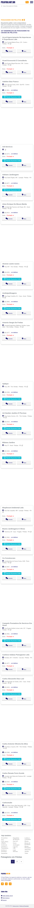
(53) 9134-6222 (8, 781)
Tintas (26, 853)
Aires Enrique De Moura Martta (14, 204)
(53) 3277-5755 (8, 663)
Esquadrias (4, 853)
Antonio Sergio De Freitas (12, 322)
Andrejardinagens (9, 293)
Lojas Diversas (15, 850)
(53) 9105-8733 (8, 451)
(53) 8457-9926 (8, 567)
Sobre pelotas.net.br (8, 895)
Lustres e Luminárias (28, 838)
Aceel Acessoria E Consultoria (14, 60)
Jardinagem (16, 845)
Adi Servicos (7, 147)
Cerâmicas (4, 845)
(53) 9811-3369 (8, 90)
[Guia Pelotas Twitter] (7, 884)
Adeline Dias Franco (10, 81)
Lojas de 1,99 (15, 847)
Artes (2, 839)
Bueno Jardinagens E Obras (13, 529)
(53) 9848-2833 (8, 301)
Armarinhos (4, 838)
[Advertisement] (17, 12)
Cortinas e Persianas (4, 850)
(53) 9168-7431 (8, 752)
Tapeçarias (28, 849)
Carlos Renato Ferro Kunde (13, 773)
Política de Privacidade (24, 906)
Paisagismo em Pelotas (11, 857)
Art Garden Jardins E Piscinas (14, 413)
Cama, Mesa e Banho (4, 842)
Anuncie (4, 900)
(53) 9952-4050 (8, 634)
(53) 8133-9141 (8, 421)
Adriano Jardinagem (10, 175)
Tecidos (27, 851)
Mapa (24, 51)
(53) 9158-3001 (8, 392)
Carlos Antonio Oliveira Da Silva (15, 744)
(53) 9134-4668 (8, 812)
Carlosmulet (7, 803)
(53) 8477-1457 (8, 183)
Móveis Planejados (28, 847)
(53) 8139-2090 (8, 687)
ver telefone (14, 90)
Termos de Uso (16, 906)
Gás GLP (15, 841)
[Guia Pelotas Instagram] (10, 884)
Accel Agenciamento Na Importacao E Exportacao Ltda (16, 38)
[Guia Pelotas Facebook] (3, 884)
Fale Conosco (6, 898)
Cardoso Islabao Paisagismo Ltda (16, 655)
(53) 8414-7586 (8, 212)
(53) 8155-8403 (8, 272)
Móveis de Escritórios (27, 843)
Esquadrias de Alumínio (16, 838)
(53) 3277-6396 (8, 332)
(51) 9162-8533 (8, 537)
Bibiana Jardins (8, 442)
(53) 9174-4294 (8, 154)
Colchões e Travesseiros (4, 847)
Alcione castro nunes (11, 264)
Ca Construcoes (9, 558)
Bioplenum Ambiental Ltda (13, 508)
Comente (10, 51)
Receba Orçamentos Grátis (13, 97)
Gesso (14, 843)
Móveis (27, 841)
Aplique (5, 384)
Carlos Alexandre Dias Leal (13, 679)
